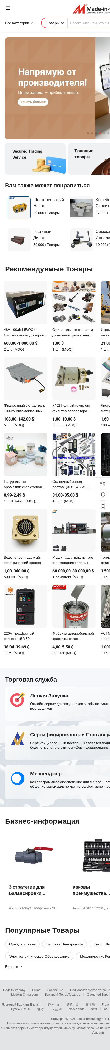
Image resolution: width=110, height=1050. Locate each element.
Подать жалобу (14, 990)
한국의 (41, 1009)
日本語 (90, 1004)
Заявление (55, 990)
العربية (57, 1009)
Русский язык (20, 1009)
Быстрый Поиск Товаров (62, 994)
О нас (36, 990)
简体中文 (53, 1004)
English (35, 1004)
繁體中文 (73, 1004)
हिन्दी (94, 1009)
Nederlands (76, 1009)
